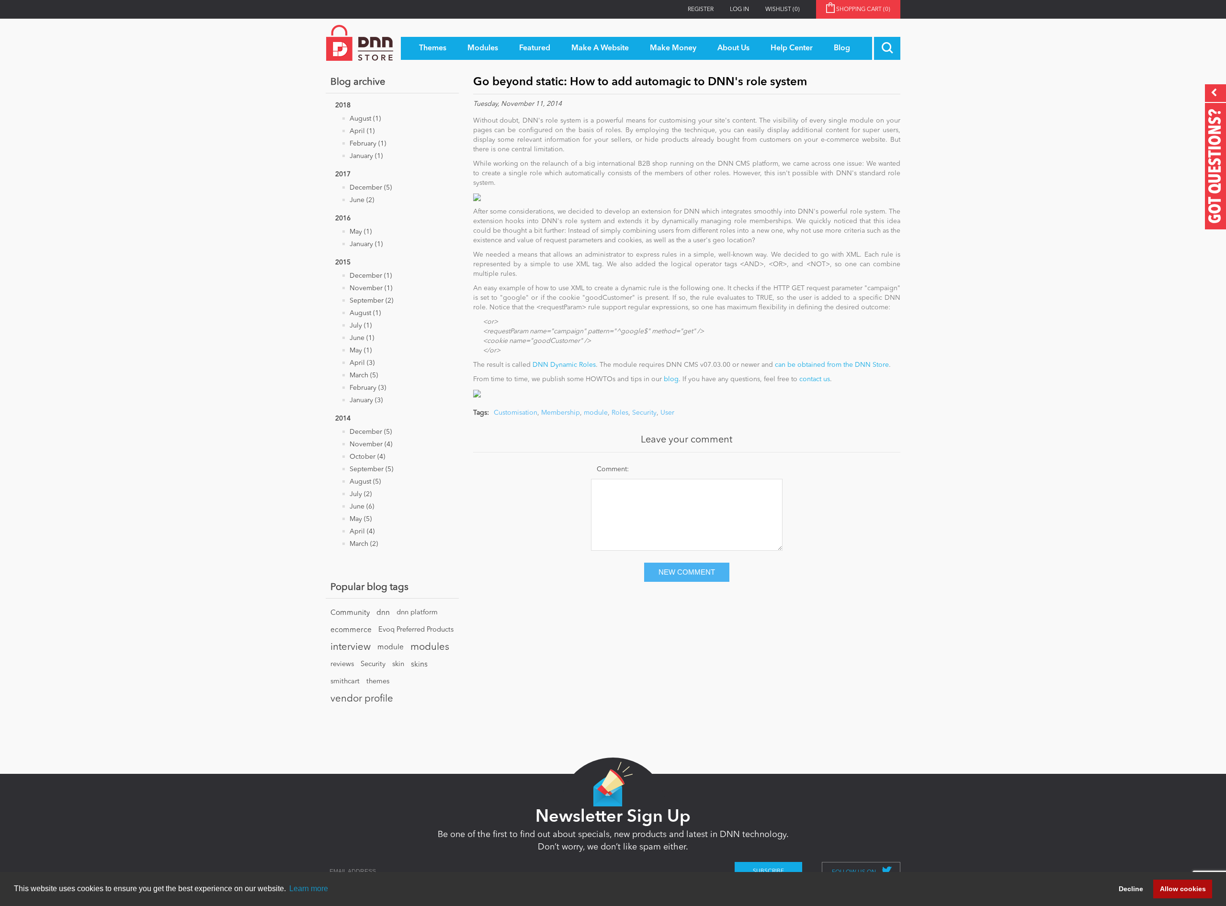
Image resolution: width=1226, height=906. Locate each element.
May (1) (361, 231)
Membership (560, 412)
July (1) (361, 325)
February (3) (368, 388)
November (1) (371, 288)
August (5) (365, 481)
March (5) (364, 375)
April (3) (362, 363)
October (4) (367, 456)
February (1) (368, 143)
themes (377, 681)
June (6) (362, 506)
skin (398, 664)
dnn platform (417, 612)
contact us (814, 379)
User (667, 412)
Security (373, 664)
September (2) (371, 300)
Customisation (515, 412)
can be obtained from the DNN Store (832, 365)
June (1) (362, 338)
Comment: (613, 469)
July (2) (361, 494)
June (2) (362, 200)
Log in (739, 9)
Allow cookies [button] (1183, 889)
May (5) (361, 519)
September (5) (371, 469)
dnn (383, 613)
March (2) (364, 544)
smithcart (345, 681)
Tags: (481, 412)
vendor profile (361, 699)
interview (350, 647)
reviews (342, 664)
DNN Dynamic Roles (564, 365)
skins (419, 664)
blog (671, 379)
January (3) (366, 400)
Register (701, 9)
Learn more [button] (308, 888)
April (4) (362, 531)
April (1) (362, 131)
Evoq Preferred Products (416, 630)
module (390, 647)
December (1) (371, 275)
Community (350, 613)
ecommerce (351, 630)
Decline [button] (1131, 889)
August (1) (365, 118)
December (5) (371, 187)
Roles (620, 412)
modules (429, 647)
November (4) (371, 444)
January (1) (366, 156)
